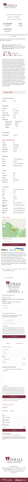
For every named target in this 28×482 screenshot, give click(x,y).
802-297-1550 (7, 297)
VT (11, 269)
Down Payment (5, 420)
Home (3, 269)
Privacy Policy (20, 333)
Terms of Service (12, 400)
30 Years (6, 410)
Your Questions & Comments (9, 367)
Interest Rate (5, 424)
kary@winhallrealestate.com (18, 471)
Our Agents (5, 308)
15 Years (12, 410)
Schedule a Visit (19, 343)
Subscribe (14, 336)
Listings (7, 269)
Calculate (14, 430)
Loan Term (4, 407)
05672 (23, 269)
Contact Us (5, 305)
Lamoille (15, 269)
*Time (3, 361)
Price (3, 415)
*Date (3, 356)
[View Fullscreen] (4, 226)
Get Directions (14, 244)
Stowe (19, 269)
